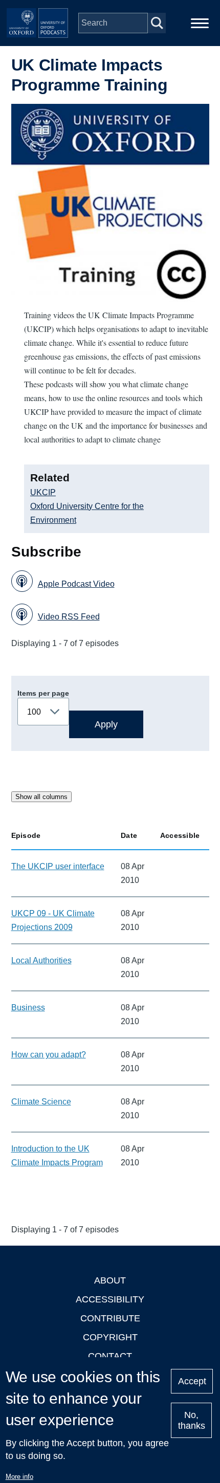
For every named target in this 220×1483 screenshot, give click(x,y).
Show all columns (41, 797)
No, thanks (191, 1420)
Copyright (110, 1337)
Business (28, 1007)
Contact (110, 1356)
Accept (192, 1381)
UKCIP (43, 492)
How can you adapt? (48, 1054)
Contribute (110, 1318)
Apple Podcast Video (76, 584)
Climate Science (41, 1101)
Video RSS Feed (69, 616)
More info (19, 1476)
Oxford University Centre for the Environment (87, 513)
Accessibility (110, 1299)
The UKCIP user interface (57, 866)
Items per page (43, 693)
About (110, 1280)
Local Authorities (41, 960)
